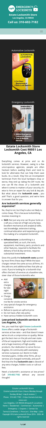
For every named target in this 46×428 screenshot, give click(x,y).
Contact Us (33, 409)
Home (5, 406)
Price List (24, 412)
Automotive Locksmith (23, 50)
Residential (14, 406)
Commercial (26, 406)
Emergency (12, 409)
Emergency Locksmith (23, 102)
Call (24, 424)
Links (41, 412)
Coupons (23, 409)
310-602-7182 (28, 22)
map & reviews (29, 394)
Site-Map (33, 412)
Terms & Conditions (10, 412)
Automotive (37, 406)
